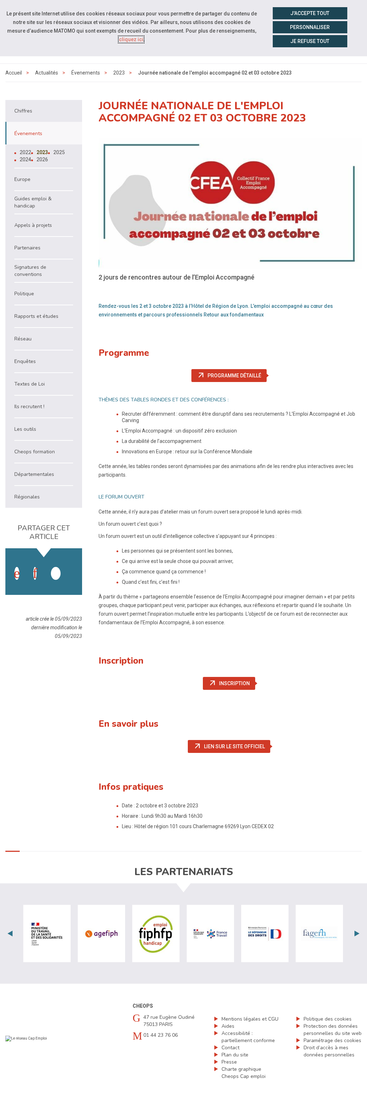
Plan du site (234, 1054)
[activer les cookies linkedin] (35, 573)
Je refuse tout (309, 41)
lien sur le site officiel (231, 746)
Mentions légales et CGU (249, 1019)
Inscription (231, 683)
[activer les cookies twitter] (56, 573)
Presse (229, 1062)
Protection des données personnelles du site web (333, 1030)
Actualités (46, 73)
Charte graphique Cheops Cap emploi (243, 1073)
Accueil (13, 73)
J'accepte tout (309, 13)
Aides (227, 1026)
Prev (10, 933)
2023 (119, 73)
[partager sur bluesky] (73, 566)
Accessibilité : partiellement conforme (248, 1037)
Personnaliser (310, 27)
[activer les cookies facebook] (17, 573)
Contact (230, 1047)
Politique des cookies (328, 1019)
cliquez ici (131, 39)
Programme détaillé (232, 376)
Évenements (85, 73)
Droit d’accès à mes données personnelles (329, 1051)
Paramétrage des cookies (332, 1040)
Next (356, 933)
